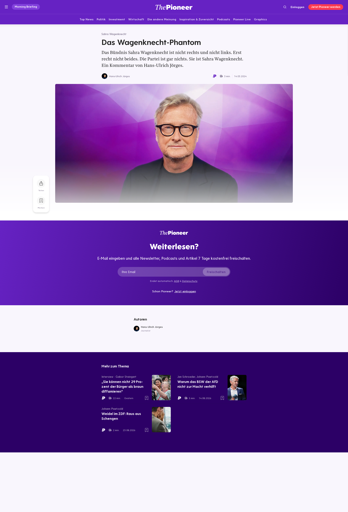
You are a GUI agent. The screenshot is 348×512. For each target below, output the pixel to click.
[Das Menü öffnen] (6, 7)
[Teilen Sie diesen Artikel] (41, 183)
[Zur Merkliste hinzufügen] (41, 201)
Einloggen (297, 7)
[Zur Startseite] (174, 7)
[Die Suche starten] (285, 7)
